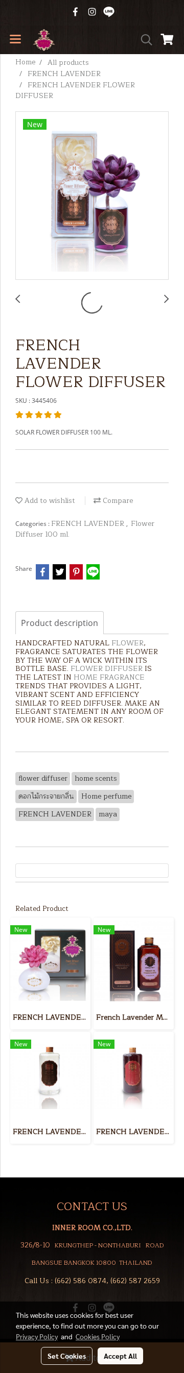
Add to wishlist (48, 501)
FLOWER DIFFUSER (107, 669)
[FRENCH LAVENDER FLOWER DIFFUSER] (92, 196)
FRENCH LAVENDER (88, 523)
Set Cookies (67, 1355)
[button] (143, 39)
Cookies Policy (98, 1336)
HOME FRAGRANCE (109, 677)
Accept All (120, 1355)
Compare (117, 501)
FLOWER (127, 643)
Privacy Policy (37, 1336)
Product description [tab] (59, 623)
